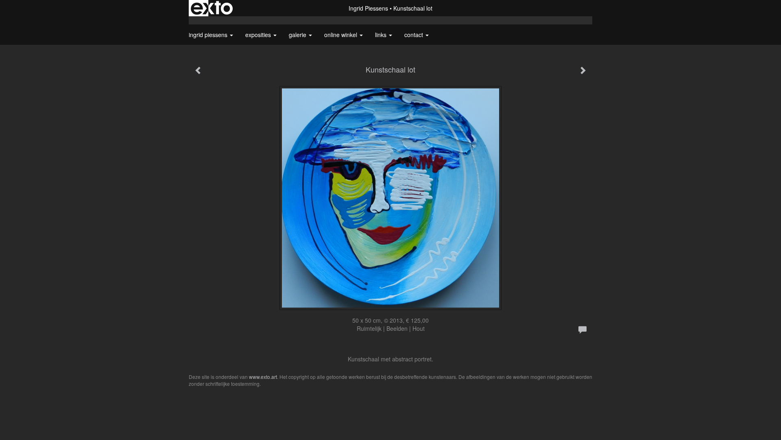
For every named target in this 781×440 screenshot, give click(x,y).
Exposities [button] (259, 35)
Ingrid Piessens (368, 8)
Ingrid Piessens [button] (209, 35)
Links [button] (381, 35)
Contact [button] (414, 35)
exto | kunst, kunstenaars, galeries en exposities (212, 8)
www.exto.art (263, 376)
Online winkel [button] (341, 35)
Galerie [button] (298, 35)
